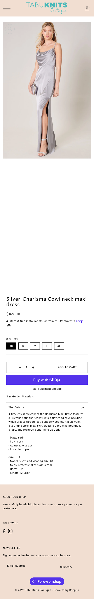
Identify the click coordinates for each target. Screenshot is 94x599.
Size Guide (13, 396)
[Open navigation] (8, 8)
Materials (28, 396)
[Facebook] (4, 531)
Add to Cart (67, 367)
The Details (16, 407)
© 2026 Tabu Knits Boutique (33, 590)
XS (11, 346)
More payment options (47, 388)
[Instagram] (10, 531)
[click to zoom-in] (10, 29)
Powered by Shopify (66, 590)
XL (59, 346)
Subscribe (66, 567)
